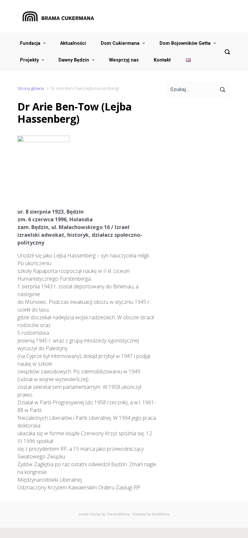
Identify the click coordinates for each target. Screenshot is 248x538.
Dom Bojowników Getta (185, 43)
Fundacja (30, 43)
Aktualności (73, 43)
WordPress (161, 514)
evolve (84, 514)
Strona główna (30, 88)
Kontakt (162, 60)
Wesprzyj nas (124, 60)
